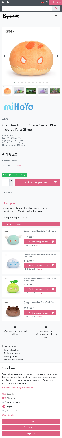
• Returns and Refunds (12, 359)
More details (8, 415)
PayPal (10, 406)
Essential (11, 394)
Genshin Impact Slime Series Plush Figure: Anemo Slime (40, 232)
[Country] (42, 2)
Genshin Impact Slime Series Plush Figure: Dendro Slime (40, 279)
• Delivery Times (9, 356)
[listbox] (13, 239)
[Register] (8, 2)
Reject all (31, 433)
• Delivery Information (12, 353)
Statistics (11, 398)
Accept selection (31, 427)
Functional (12, 411)
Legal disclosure (25, 387)
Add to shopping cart (36, 182)
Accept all (31, 421)
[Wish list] (47, 2)
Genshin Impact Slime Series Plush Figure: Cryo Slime (40, 255)
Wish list (8, 192)
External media (14, 402)
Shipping (17, 165)
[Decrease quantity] (11, 184)
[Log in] (3, 2)
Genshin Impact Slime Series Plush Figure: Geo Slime (40, 303)
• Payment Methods (11, 350)
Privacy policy (10, 387)
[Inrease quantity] (11, 181)
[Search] (56, 8)
